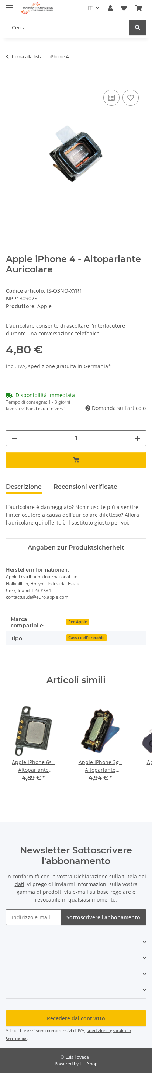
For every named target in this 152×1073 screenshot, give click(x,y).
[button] (110, 8)
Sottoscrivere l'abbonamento (103, 917)
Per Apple (77, 621)
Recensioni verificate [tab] (85, 486)
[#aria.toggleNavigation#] (9, 4)
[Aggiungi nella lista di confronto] (111, 98)
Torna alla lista (26, 56)
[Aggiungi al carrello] (12, 80)
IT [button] (90, 8)
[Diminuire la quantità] (14, 438)
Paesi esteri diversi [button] (45, 408)
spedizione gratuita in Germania (68, 366)
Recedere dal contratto (76, 1018)
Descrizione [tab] (24, 486)
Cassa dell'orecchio (86, 637)
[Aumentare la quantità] (137, 438)
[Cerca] (137, 27)
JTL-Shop (88, 1063)
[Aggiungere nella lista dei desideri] (130, 98)
